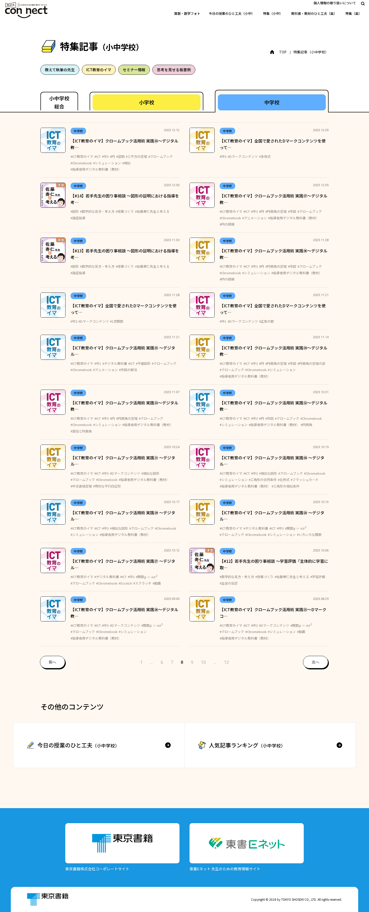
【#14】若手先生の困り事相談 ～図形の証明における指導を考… (125, 199)
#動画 (157, 583)
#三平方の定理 (136, 156)
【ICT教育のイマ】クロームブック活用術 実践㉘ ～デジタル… (272, 516)
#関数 (294, 528)
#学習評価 (317, 576)
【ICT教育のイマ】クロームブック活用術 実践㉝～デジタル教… (124, 406)
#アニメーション (254, 218)
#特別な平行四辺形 (107, 486)
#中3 (105, 156)
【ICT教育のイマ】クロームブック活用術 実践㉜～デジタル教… (273, 406)
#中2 (74, 321)
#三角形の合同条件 (263, 479)
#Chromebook (81, 163)
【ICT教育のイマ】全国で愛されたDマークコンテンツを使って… (273, 144)
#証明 (120, 156)
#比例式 (283, 479)
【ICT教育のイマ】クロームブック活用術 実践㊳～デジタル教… (124, 144)
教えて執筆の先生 (60, 69)
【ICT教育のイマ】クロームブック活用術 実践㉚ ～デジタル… (272, 461)
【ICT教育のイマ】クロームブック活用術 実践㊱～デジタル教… (273, 254)
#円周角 (306, 424)
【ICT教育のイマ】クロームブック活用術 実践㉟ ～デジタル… (123, 351)
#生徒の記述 (229, 583)
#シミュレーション (107, 163)
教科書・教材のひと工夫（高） (314, 13)
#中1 (223, 321)
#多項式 (265, 156)
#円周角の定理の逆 (311, 363)
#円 (112, 156)
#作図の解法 (128, 369)
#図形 (75, 211)
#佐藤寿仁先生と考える (152, 211)
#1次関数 (116, 321)
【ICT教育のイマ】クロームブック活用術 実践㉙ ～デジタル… (123, 516)
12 (226, 662)
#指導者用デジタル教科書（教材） (96, 169)
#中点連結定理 (81, 486)
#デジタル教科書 (114, 363)
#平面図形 (143, 363)
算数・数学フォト (187, 13)
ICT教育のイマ (98, 69)
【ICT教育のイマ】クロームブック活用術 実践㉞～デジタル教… (273, 351)
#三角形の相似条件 (285, 486)
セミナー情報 (134, 69)
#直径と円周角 (81, 431)
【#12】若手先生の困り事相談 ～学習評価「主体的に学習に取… (274, 564)
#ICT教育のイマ (82, 156)
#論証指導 (78, 218)
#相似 (126, 163)
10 (203, 662)
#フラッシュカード (305, 479)
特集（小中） (273, 13)
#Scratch (125, 583)
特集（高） (353, 13)
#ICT (97, 156)
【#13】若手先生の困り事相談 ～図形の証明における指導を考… (125, 254)
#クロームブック (160, 156)
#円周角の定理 (276, 211)
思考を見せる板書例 (174, 69)
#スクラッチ (142, 583)
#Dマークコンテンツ (243, 156)
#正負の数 (266, 321)
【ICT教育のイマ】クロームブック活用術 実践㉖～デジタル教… (124, 612)
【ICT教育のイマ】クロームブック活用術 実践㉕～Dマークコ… (273, 612)
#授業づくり (125, 211)
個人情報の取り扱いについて (335, 3)
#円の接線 (227, 224)
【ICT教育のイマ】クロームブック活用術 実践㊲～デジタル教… (273, 199)
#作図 (292, 211)
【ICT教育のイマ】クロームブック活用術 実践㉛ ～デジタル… (123, 461)
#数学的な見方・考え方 (97, 211)
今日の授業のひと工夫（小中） (232, 13)
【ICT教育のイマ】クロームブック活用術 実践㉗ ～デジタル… (123, 564)
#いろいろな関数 (309, 534)
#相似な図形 (150, 473)
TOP (282, 51)
